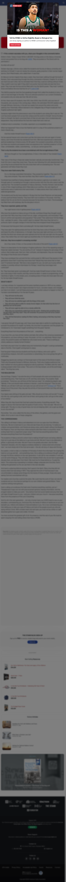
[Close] (56, 5)
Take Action (15, 45)
